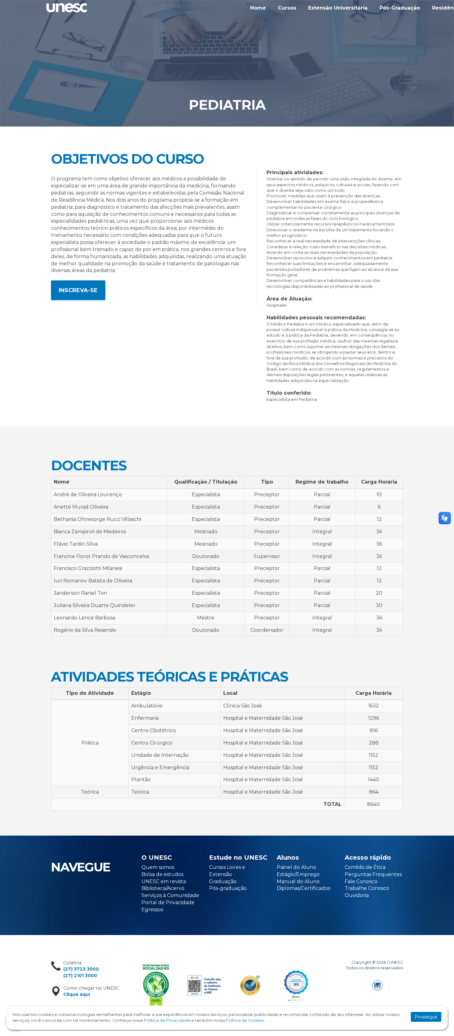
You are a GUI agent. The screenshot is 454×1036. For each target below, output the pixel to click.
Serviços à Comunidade (170, 895)
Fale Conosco (361, 881)
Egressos (152, 909)
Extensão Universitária (338, 8)
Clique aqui (76, 994)
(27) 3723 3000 (81, 969)
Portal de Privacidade (168, 902)
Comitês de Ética (365, 867)
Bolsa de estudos (162, 874)
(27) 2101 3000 (80, 975)
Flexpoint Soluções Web (399, 984)
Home (258, 8)
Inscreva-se (78, 290)
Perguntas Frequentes (373, 874)
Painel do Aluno (296, 867)
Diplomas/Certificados (303, 888)
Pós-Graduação (400, 8)
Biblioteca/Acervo (162, 888)
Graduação (223, 881)
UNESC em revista (163, 881)
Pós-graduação (228, 888)
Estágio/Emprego (298, 874)
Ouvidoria (357, 895)
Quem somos (157, 867)
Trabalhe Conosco (367, 888)
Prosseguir (426, 1017)
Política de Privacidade (167, 1020)
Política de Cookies (245, 1020)
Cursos (287, 8)
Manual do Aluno (298, 881)
